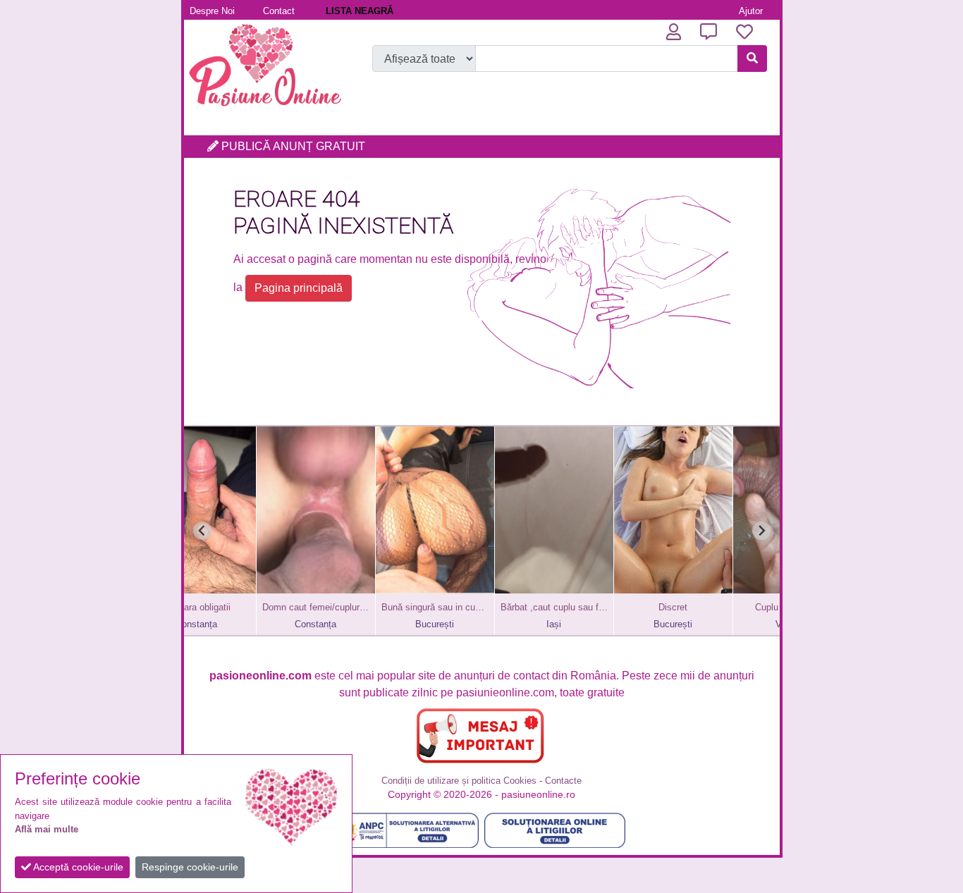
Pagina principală (298, 288)
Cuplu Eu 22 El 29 (740, 607)
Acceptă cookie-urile (77, 867)
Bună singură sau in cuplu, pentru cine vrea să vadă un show (382, 607)
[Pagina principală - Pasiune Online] (265, 108)
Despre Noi (212, 11)
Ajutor (751, 11)
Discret (620, 607)
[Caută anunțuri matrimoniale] (752, 58)
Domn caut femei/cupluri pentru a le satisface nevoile (263, 607)
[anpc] (408, 830)
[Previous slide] (202, 531)
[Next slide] (761, 531)
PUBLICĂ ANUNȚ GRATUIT (292, 146)
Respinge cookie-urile (190, 867)
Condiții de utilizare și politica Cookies (458, 780)
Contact (279, 11)
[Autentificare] (673, 32)
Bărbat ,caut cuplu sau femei (501, 607)
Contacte (563, 780)
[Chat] (708, 32)
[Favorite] (744, 32)
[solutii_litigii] (554, 830)
